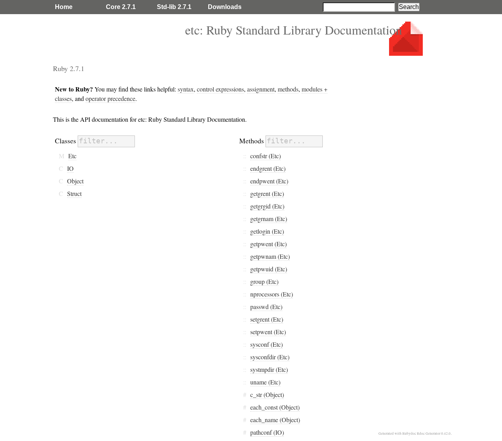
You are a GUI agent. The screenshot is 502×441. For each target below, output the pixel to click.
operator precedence (110, 98)
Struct (74, 193)
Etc (72, 156)
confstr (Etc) (265, 156)
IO (70, 168)
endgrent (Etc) (268, 168)
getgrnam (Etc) (268, 218)
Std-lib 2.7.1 (174, 7)
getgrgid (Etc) (267, 206)
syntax (186, 89)
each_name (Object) (275, 419)
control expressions (220, 89)
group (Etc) (264, 281)
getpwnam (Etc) (270, 256)
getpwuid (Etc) (268, 269)
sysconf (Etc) (266, 344)
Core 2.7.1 (121, 7)
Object (75, 181)
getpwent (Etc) (268, 244)
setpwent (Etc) (268, 332)
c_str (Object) (267, 394)
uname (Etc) (265, 382)
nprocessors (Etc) (271, 294)
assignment (261, 89)
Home (64, 7)
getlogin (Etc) (267, 231)
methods (288, 89)
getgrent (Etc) (267, 193)
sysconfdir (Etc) (269, 357)
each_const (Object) (275, 407)
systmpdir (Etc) (269, 369)
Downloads (225, 7)
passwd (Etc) (266, 306)
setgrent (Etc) (266, 319)
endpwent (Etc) (269, 181)
